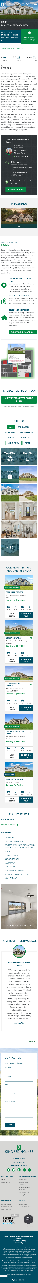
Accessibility (19, 1243)
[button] (27, 4)
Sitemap (19, 1239)
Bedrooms (10, 432)
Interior (12, 438)
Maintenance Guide (7, 1207)
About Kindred (23, 1180)
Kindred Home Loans (25, 1190)
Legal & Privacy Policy (19, 1241)
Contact (22, 1201)
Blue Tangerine (27, 1274)
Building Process (23, 1182)
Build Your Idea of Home (23, 332)
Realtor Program (5, 1182)
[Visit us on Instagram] (29, 1170)
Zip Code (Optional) (10, 1101)
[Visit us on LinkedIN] (24, 1170)
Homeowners (6, 1201)
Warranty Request (6, 1204)
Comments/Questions (11, 1110)
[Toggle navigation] (35, 4)
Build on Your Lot (24, 1192)
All (11, 427)
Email (7, 1084)
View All (33, 1041)
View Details (12, 615)
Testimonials (22, 1185)
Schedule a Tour (16, 189)
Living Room (13, 443)
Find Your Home (7, 1176)
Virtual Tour (6, 32)
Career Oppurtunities (25, 1207)
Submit (10, 1125)
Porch (28, 443)
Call (15, 1280)
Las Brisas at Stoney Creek (13, 48)
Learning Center (23, 1195)
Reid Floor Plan (8, 825)
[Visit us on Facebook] (8, 1170)
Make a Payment (6, 1209)
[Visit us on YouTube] (13, 1170)
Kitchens (25, 438)
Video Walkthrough (9, 38)
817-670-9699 (19, 1159)
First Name (8, 1067)
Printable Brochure (9, 35)
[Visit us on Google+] (19, 1170)
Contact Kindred (23, 1204)
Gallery (3, 1180)
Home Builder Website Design (14, 1274)
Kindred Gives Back (24, 1187)
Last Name (8, 1076)
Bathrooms (23, 427)
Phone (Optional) (10, 1093)
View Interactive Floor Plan (19, 400)
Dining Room (26, 432)
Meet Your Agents (22, 156)
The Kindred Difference (28, 1176)
